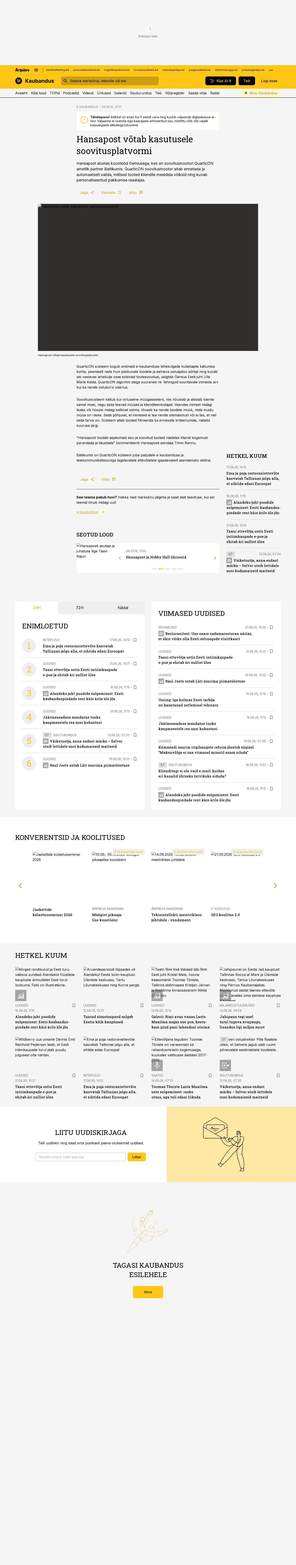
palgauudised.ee (200, 69)
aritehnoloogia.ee (226, 69)
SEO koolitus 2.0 (225, 914)
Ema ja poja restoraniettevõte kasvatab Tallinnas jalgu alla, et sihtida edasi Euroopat (252, 478)
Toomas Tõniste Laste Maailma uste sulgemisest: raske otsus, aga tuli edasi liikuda (179, 1091)
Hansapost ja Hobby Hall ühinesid (156, 557)
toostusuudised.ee (146, 69)
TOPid (55, 93)
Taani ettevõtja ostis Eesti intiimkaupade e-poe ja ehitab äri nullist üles (249, 536)
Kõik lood (38, 93)
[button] (81, 1157)
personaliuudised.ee (86, 69)
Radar (215, 93)
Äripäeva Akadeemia (108, 908)
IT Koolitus (220, 908)
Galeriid (120, 93)
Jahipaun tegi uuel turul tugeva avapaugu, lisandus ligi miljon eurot (242, 1021)
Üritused (104, 93)
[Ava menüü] (36, 70)
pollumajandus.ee (253, 69)
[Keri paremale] (215, 558)
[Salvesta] (135, 640)
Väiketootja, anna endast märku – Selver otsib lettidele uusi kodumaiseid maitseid (252, 565)
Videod (87, 93)
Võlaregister (175, 93)
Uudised (49, 663)
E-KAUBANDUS (87, 107)
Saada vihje (197, 93)
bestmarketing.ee (57, 69)
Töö (158, 93)
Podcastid (71, 93)
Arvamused (167, 627)
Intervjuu (51, 640)
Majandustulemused (237, 1005)
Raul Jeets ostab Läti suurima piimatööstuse (90, 765)
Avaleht (21, 93)
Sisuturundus (141, 93)
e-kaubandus (87, 512)
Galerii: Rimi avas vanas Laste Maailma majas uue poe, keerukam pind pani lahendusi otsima (180, 1021)
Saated (157, 1075)
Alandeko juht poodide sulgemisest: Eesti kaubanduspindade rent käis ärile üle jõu (253, 507)
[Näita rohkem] (271, 70)
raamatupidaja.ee (174, 69)
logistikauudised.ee (117, 69)
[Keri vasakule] (119, 558)
